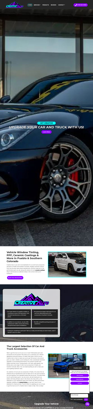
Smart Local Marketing (78, 399)
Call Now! (80, 383)
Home (30, 5)
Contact (61, 5)
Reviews (53, 5)
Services (37, 5)
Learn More (46, 132)
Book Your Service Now (15, 277)
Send (86, 399)
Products (45, 5)
